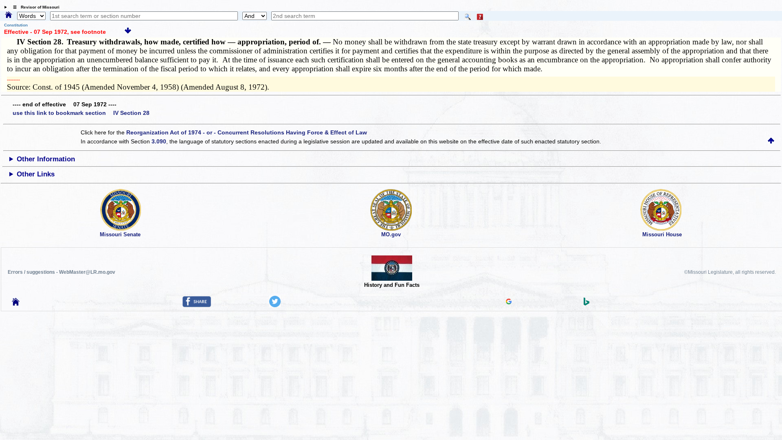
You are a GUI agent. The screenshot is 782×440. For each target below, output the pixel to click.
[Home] (8, 15)
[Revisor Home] (16, 303)
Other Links (36, 174)
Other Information (46, 159)
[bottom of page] (128, 32)
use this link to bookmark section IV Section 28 (81, 113)
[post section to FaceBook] (196, 305)
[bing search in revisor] (586, 303)
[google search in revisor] (509, 302)
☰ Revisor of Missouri (34, 7)
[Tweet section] (275, 305)
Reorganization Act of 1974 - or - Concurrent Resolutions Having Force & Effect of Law (246, 132)
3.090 (159, 141)
